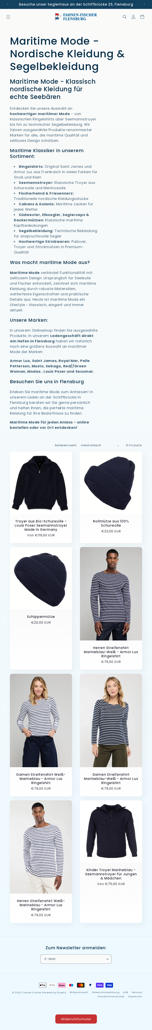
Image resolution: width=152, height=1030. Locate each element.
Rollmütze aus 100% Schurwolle (111, 523)
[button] (8, 16)
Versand (137, 992)
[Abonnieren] (107, 959)
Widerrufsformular (76, 1019)
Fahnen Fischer (31, 992)
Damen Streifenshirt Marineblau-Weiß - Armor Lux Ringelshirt (111, 779)
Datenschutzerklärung (106, 992)
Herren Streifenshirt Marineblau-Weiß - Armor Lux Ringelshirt (111, 652)
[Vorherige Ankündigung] (7, 4)
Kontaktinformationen (111, 996)
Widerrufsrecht (79, 992)
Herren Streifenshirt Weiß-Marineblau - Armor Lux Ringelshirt (41, 905)
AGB (125, 992)
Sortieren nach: (66, 445)
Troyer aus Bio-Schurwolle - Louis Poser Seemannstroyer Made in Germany (41, 525)
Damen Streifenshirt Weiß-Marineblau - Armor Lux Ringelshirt (41, 779)
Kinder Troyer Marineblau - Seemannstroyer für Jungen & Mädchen (111, 874)
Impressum (135, 996)
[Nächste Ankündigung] (144, 4)
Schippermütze (41, 617)
